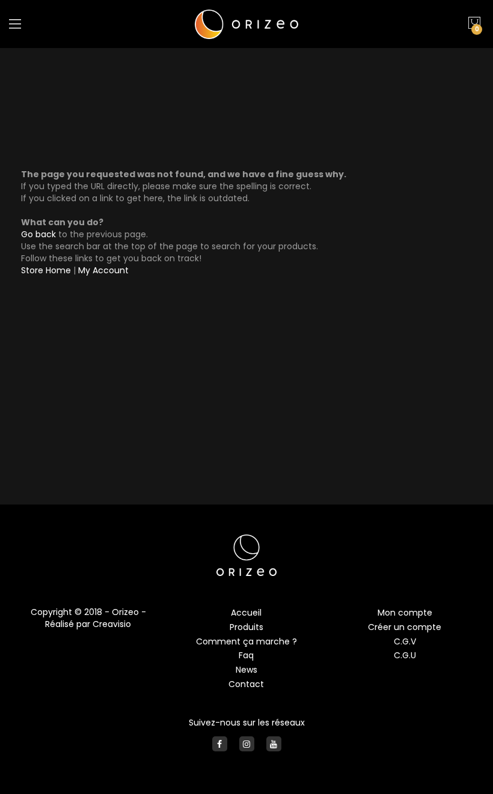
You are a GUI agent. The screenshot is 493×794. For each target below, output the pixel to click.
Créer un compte (404, 627)
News (246, 670)
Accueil (246, 613)
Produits (246, 627)
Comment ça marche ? (246, 641)
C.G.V (405, 641)
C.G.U (405, 655)
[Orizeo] (246, 24)
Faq (246, 655)
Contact (246, 684)
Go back (38, 234)
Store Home (46, 270)
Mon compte (405, 613)
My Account (103, 270)
